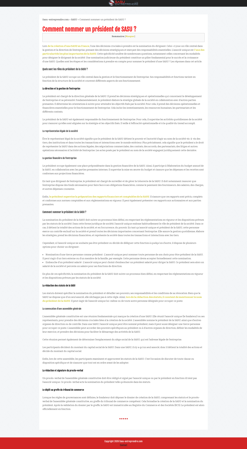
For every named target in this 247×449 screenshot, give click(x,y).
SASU (74, 19)
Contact (123, 445)
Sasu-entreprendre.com (55, 19)
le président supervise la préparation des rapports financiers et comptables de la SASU (99, 196)
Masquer (130, 36)
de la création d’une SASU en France (68, 46)
